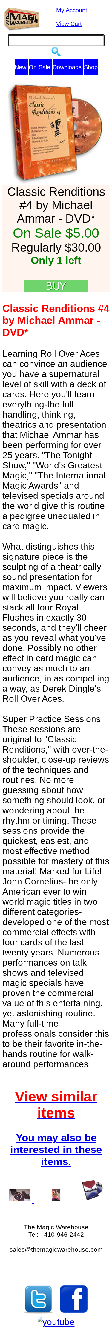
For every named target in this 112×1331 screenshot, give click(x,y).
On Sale (40, 67)
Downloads (68, 67)
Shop (91, 67)
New (21, 67)
